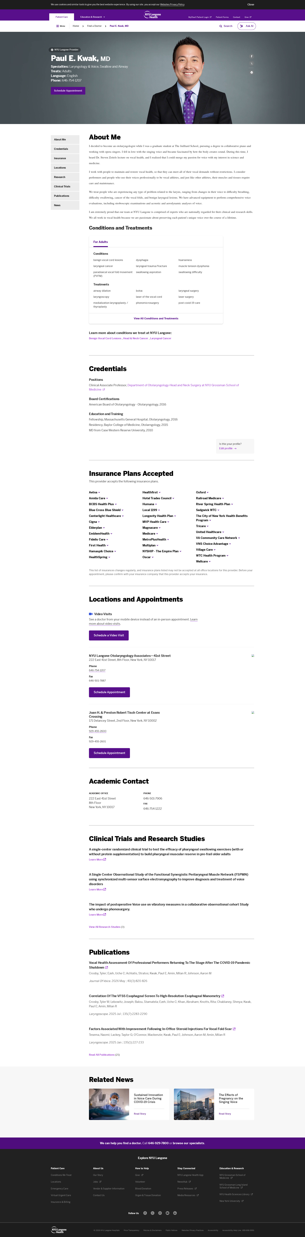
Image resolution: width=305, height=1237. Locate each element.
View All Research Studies (106, 926)
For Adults (100, 242)
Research (59, 177)
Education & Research (91, 17)
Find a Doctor (94, 26)
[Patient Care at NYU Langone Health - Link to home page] (152, 14)
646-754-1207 (71, 80)
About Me (60, 139)
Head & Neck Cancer (135, 338)
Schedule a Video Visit (109, 635)
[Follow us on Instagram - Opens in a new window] (160, 1213)
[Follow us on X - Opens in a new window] (152, 1213)
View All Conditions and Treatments (156, 318)
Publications (61, 195)
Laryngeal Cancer (160, 338)
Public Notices (171, 1230)
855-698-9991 (248, 1230)
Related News (111, 1080)
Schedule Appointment (68, 90)
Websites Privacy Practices (193, 1230)
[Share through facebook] (251, 56)
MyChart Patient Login (198, 17)
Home (76, 26)
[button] (250, 4)
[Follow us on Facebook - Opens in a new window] (145, 1213)
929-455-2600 (97, 731)
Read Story (140, 1114)
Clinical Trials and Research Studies (147, 839)
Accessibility (213, 1230)
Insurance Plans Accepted (131, 473)
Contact (236, 17)
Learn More (96, 859)
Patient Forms (222, 17)
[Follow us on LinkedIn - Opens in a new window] (175, 1213)
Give (247, 17)
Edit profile (226, 448)
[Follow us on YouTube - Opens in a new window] (167, 1213)
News (57, 205)
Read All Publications (104, 1054)
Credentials (61, 148)
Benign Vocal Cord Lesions (105, 338)
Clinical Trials (62, 186)
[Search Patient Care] (220, 26)
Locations (60, 167)
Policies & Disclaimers (152, 1230)
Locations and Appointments (136, 599)
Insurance (60, 158)
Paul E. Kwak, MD (119, 26)
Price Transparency (131, 1230)
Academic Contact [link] (119, 781)
